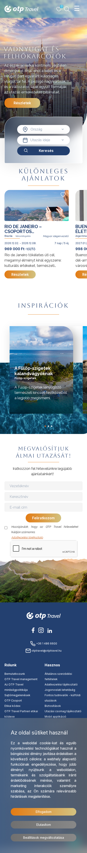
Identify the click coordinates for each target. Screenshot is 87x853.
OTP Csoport (13, 700)
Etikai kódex (12, 706)
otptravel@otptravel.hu (46, 650)
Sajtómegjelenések (17, 695)
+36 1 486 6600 (46, 643)
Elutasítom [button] (43, 824)
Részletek (22, 103)
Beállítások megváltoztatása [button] (43, 837)
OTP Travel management (20, 679)
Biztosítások (53, 706)
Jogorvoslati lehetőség (60, 689)
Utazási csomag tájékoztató (63, 711)
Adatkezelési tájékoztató (27, 537)
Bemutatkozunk (14, 673)
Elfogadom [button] (44, 812)
